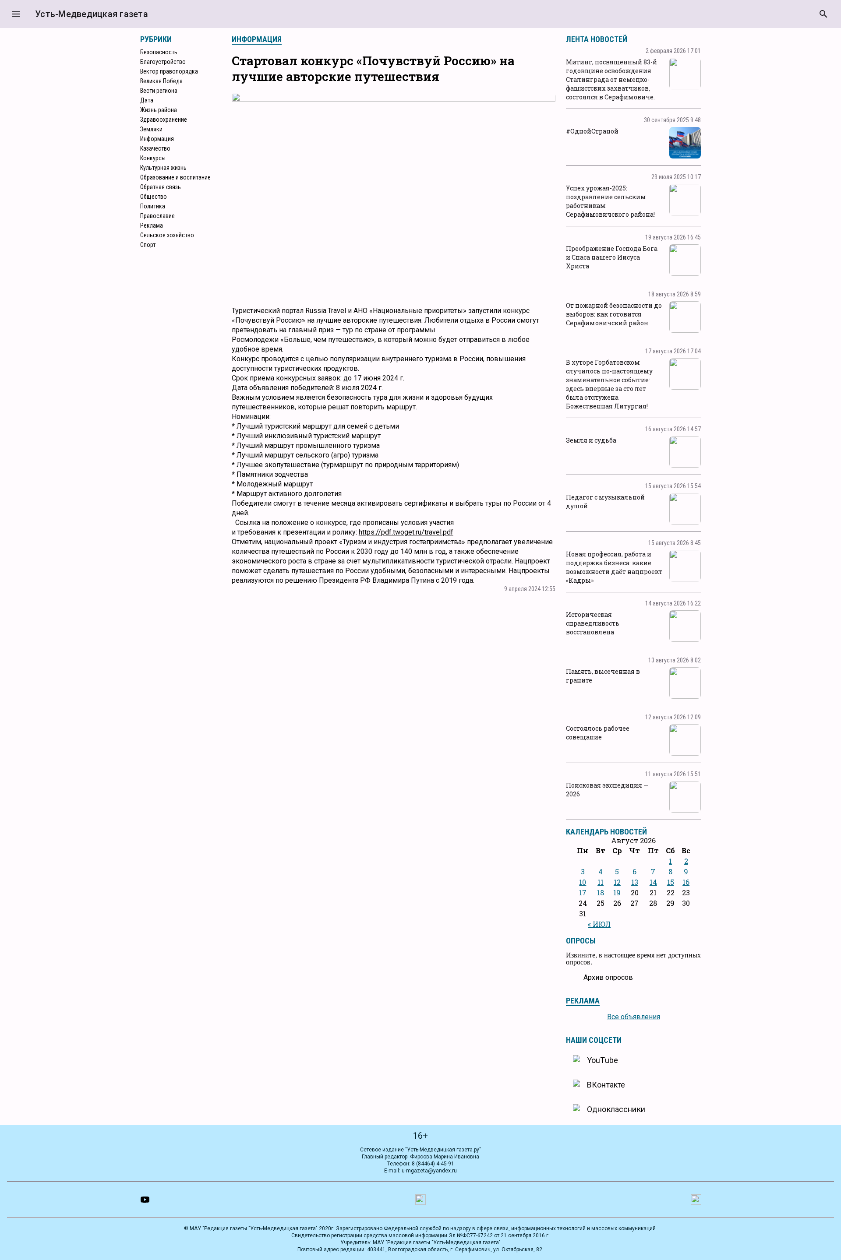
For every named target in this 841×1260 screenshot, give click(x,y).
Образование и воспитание (175, 177)
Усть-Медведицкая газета (91, 14)
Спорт (147, 244)
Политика (152, 206)
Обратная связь (160, 186)
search (823, 14)
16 (685, 882)
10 (582, 882)
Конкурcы (153, 158)
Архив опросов (608, 977)
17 (583, 892)
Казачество (155, 148)
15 (670, 882)
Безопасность (158, 52)
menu (16, 14)
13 (634, 882)
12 (617, 882)
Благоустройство (163, 61)
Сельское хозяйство (167, 235)
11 (600, 882)
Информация (157, 138)
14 (653, 882)
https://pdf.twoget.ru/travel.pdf (406, 532)
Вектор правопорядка (169, 71)
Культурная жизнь (163, 167)
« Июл (599, 924)
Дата (146, 100)
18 (600, 892)
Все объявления (633, 1017)
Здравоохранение (163, 119)
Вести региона (158, 90)
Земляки (151, 129)
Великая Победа (161, 80)
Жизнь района (158, 109)
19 (617, 892)
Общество (153, 196)
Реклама (151, 225)
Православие (157, 215)
